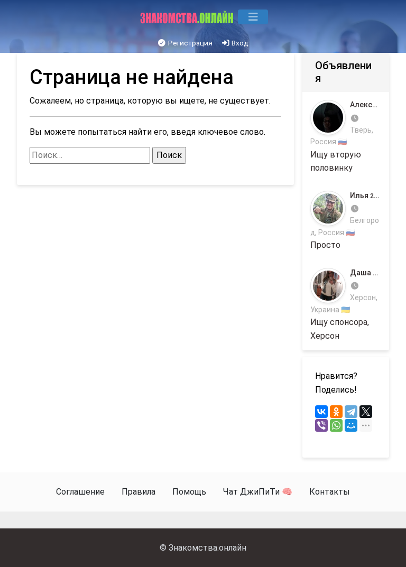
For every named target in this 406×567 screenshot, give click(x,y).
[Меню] (253, 17)
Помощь (189, 492)
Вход (239, 43)
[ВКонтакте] (321, 411)
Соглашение (80, 492)
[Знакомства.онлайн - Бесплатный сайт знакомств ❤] (188, 17)
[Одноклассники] (336, 411)
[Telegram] (351, 411)
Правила (138, 492)
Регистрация (190, 43)
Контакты (329, 492)
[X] (365, 411)
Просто (345, 220)
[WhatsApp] (336, 425)
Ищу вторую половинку (345, 136)
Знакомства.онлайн (207, 548)
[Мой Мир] (351, 425)
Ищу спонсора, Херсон (345, 304)
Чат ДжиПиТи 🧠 (257, 492)
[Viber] (321, 425)
